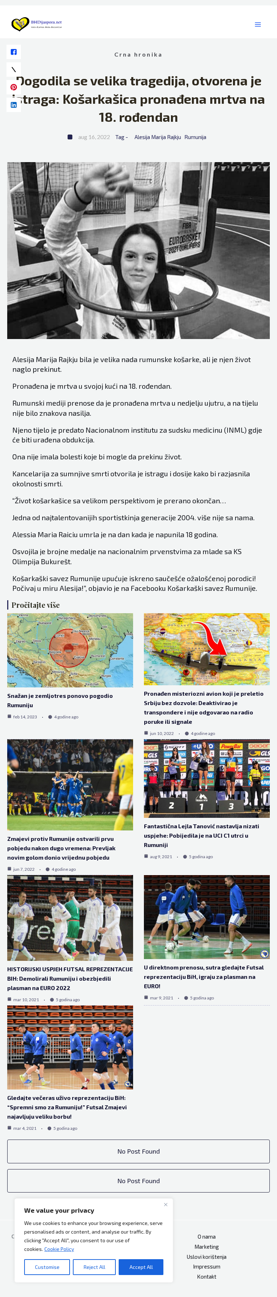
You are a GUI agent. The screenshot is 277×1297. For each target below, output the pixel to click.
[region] (93, 1240)
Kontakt (206, 1276)
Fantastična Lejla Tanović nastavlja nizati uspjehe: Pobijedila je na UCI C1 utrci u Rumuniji (201, 835)
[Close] (165, 1204)
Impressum (206, 1266)
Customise (47, 1267)
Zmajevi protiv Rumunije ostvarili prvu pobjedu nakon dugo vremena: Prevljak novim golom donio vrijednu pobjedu (61, 848)
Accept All (141, 1267)
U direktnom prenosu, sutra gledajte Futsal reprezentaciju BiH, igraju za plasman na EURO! (204, 976)
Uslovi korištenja (207, 1256)
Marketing (206, 1246)
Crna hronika (138, 54)
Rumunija (195, 137)
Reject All (94, 1267)
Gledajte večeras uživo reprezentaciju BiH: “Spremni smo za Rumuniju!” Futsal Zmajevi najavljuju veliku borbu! (67, 1107)
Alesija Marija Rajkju (158, 137)
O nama (207, 1236)
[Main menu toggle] (258, 24)
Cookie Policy (59, 1249)
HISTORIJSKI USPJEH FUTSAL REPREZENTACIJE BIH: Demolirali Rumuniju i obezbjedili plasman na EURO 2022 (70, 978)
